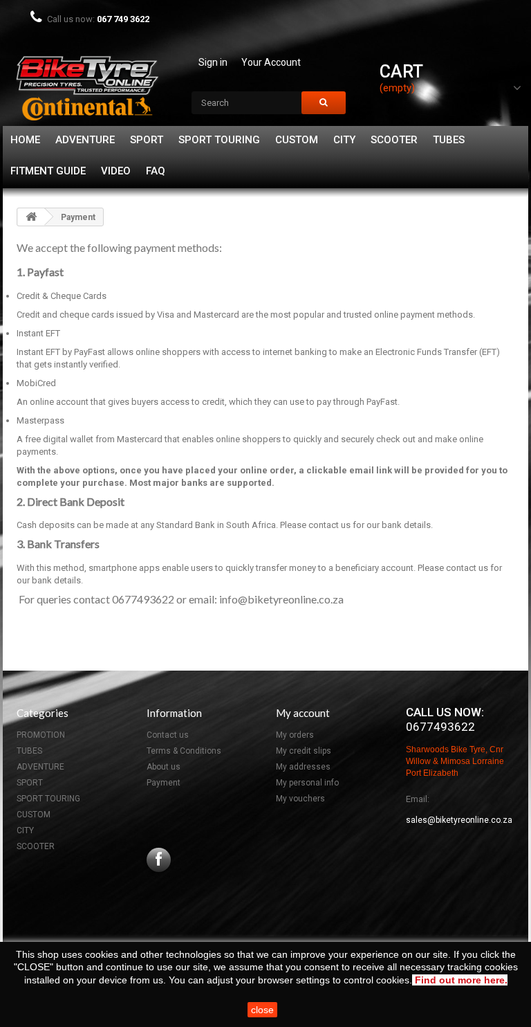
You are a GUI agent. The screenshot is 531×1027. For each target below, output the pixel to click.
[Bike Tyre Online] (86, 86)
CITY (344, 140)
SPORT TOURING (219, 140)
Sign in (212, 62)
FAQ (155, 171)
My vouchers (300, 798)
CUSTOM (296, 140)
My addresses (303, 767)
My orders (295, 735)
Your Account (271, 62)
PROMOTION (41, 735)
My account (303, 713)
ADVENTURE (85, 140)
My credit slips (303, 751)
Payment (163, 783)
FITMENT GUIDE (48, 171)
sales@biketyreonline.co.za (459, 820)
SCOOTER (394, 140)
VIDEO (116, 171)
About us (163, 767)
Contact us (168, 735)
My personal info (307, 783)
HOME (25, 140)
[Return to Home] (31, 217)
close (262, 1009)
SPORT (146, 140)
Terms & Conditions (184, 751)
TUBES (449, 140)
